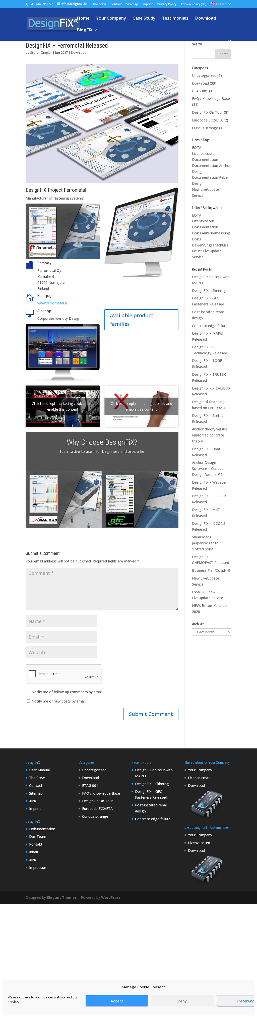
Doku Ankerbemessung (211, 233)
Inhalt (33, 852)
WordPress (111, 897)
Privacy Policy (166, 4)
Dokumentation (205, 227)
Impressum (38, 867)
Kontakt (35, 844)
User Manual (39, 770)
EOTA (196, 147)
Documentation (205, 159)
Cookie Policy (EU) (193, 4)
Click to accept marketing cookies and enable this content (62, 406)
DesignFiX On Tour (207, 112)
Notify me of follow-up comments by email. (67, 691)
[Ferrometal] (102, 182)
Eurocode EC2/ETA (207, 120)
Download (205, 18)
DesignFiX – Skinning (209, 290)
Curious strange (205, 127)
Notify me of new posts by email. (59, 701)
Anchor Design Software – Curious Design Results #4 (207, 468)
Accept (117, 1000)
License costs (203, 153)
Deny (182, 1000)
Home (83, 18)
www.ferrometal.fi (52, 303)
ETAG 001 (200, 91)
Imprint (148, 4)
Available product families (131, 319)
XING (33, 800)
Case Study (144, 18)
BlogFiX (85, 30)
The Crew (99, 4)
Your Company (111, 18)
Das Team (37, 836)
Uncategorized (204, 75)
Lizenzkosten (203, 221)
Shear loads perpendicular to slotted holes (205, 543)
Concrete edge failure (209, 325)
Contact (116, 4)
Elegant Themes (62, 897)
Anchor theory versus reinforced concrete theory (209, 435)
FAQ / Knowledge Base (211, 98)
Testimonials (175, 18)
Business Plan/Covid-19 (211, 570)
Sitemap (132, 4)
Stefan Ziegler (41, 52)
